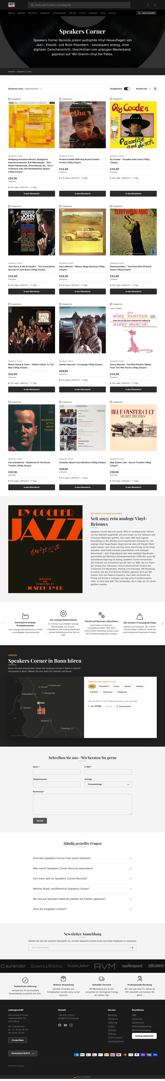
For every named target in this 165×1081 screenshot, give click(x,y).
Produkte (32, 13)
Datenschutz (138, 1022)
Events (82, 13)
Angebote (45, 13)
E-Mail (87, 767)
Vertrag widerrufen (144, 1036)
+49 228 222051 (66, 1015)
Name (35, 767)
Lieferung (112, 1022)
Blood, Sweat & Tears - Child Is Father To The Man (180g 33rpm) (31, 366)
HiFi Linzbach (19, 1066)
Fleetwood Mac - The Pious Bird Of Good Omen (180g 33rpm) (130, 268)
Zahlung (112, 1034)
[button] (155, 5)
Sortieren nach (15, 88)
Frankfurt (94, 692)
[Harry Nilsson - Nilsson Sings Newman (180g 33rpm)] (82, 232)
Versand (112, 1030)
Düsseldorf (104, 686)
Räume (11, 13)
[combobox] (79, 5)
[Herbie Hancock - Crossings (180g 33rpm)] (82, 329)
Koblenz (139, 686)
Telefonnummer (40, 779)
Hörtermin (113, 1019)
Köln (92, 686)
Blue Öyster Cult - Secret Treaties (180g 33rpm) (130, 464)
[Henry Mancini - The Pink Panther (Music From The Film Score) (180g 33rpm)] (133, 329)
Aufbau (111, 1026)
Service (72, 13)
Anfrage (88, 779)
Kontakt (112, 13)
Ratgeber (93, 13)
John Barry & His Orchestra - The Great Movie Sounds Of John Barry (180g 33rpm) (31, 268)
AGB (134, 1015)
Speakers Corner (24, 71)
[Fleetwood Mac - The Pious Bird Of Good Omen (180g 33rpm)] (133, 232)
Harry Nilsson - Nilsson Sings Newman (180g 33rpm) (82, 268)
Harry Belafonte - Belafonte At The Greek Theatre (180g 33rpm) (29, 464)
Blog (103, 13)
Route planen (125, 706)
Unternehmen (59, 13)
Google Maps (18, 1040)
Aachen (128, 686)
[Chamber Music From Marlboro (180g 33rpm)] (82, 427)
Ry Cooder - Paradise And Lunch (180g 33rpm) (129, 161)
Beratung (112, 1015)
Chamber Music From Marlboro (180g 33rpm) (82, 462)
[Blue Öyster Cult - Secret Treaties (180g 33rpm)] (133, 427)
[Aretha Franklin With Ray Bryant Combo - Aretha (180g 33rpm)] (82, 124)
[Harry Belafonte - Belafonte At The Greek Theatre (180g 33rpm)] (31, 427)
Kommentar (38, 791)
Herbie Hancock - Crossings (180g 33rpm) (81, 364)
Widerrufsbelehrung (141, 1026)
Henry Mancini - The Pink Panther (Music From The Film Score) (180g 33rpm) (130, 366)
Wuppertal (122, 692)
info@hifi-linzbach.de (68, 1018)
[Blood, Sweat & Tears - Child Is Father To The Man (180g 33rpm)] (31, 329)
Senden (40, 821)
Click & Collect (115, 1037)
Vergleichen (116, 88)
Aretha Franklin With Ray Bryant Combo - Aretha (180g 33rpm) (80, 161)
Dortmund (107, 692)
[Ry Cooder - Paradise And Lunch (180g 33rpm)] (133, 124)
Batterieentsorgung (141, 1030)
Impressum (137, 1019)
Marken (21, 13)
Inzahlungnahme (116, 1041)
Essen (116, 686)
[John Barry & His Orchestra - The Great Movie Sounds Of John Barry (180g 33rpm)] (31, 232)
